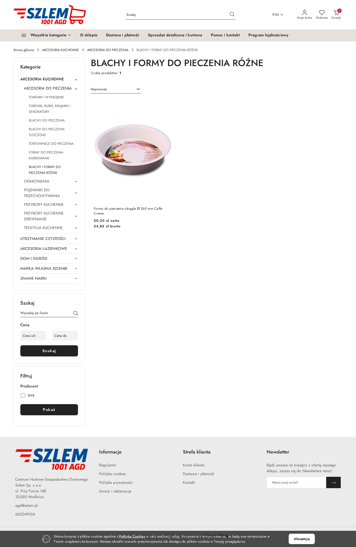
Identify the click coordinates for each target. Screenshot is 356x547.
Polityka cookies (112, 474)
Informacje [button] (110, 451)
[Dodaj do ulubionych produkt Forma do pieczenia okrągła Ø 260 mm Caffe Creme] (166, 104)
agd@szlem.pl (26, 505)
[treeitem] (49, 79)
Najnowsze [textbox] (99, 89)
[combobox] (116, 89)
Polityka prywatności (116, 482)
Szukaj (49, 351)
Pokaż (49, 409)
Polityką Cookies (132, 536)
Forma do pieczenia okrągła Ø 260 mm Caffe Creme (128, 211)
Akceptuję (302, 538)
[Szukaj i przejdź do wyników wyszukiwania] (232, 14)
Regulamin (107, 465)
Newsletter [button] (278, 451)
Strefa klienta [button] (196, 451)
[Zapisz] (333, 482)
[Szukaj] (75, 313)
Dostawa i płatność (198, 474)
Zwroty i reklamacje (115, 491)
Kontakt (189, 482)
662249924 (25, 514)
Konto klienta (193, 465)
